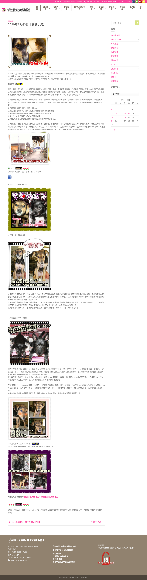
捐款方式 (18, 504)
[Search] (144, 13)
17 (112, 117)
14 (129, 113)
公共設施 (114, 44)
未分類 (113, 77)
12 (120, 113)
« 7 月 (113, 130)
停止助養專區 (116, 39)
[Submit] (137, 22)
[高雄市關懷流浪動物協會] (16, 10)
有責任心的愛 (96, 522)
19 (120, 117)
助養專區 (114, 48)
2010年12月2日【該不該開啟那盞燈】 (26, 522)
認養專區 (114, 81)
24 (112, 121)
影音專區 (114, 56)
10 (112, 113)
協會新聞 (114, 52)
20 (125, 117)
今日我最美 (115, 35)
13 (125, 113)
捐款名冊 (114, 69)
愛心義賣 (114, 60)
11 (116, 113)
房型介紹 (114, 64)
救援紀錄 (10, 21)
